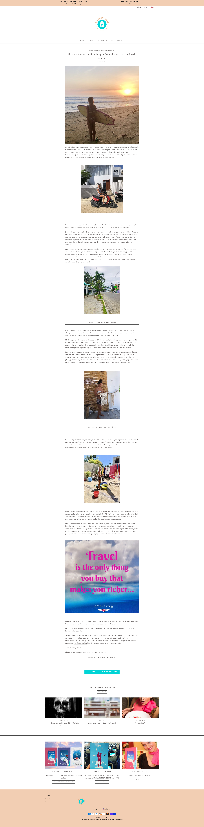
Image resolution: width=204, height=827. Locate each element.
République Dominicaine (100, 50)
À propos (120, 40)
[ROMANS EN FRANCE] (140, 755)
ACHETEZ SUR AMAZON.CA (63, 782)
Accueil (83, 40)
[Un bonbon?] (140, 707)
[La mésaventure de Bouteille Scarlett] (102, 707)
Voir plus (102, 692)
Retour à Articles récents (103, 672)
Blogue (91, 40)
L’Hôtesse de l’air (81, 643)
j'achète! (140, 779)
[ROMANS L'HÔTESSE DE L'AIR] (63, 755)
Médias (47, 799)
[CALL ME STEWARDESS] (102, 755)
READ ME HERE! (102, 782)
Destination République (105, 40)
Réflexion (91, 50)
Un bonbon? (140, 723)
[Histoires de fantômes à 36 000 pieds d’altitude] (63, 707)
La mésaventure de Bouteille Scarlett (102, 723)
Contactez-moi (49, 802)
